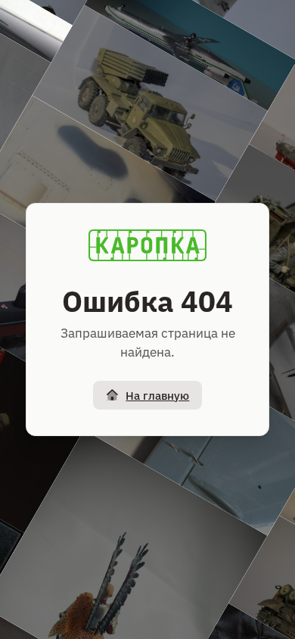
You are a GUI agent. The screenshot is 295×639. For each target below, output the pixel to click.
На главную (157, 395)
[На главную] (147, 245)
